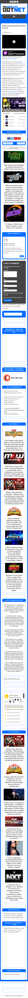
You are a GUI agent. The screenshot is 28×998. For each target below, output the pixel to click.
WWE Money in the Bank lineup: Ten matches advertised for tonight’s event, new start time (14, 167)
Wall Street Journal (13, 91)
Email (5, 284)
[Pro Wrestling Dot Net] (14, 9)
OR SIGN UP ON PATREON (11, 414)
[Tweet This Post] (12, 138)
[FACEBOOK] (13, 1)
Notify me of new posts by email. (13, 297)
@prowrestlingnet (11, 58)
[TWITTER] (11, 1)
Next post (20, 143)
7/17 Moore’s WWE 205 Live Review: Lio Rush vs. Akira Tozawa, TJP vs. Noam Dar (14, 226)
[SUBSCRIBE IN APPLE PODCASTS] (14, 55)
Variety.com (21, 64)
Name (5, 279)
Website (6, 288)
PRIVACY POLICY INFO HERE (14, 134)
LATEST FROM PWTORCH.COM (15, 600)
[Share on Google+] (19, 138)
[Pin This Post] (16, 138)
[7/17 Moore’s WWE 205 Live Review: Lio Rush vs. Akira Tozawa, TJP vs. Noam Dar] (14, 220)
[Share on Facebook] (9, 138)
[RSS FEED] (15, 1)
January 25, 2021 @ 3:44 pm (9, 245)
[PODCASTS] (17, 1)
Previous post (8, 143)
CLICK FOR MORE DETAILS (11, 408)
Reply (21, 256)
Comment (6, 270)
